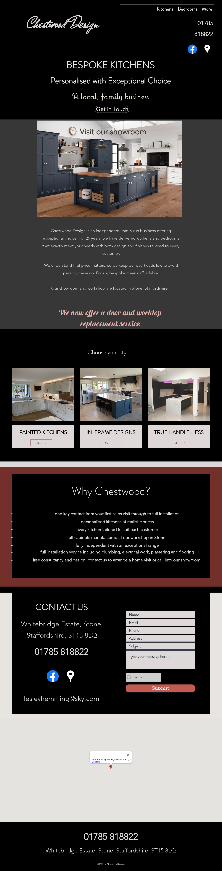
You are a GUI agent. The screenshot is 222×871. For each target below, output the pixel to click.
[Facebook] (192, 49)
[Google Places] (207, 49)
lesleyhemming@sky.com (61, 698)
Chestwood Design (63, 23)
